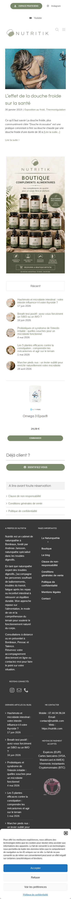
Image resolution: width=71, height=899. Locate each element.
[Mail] (19, 690)
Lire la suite (11, 140)
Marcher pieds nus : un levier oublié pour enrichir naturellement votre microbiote (40, 364)
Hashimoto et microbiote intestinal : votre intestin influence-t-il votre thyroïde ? (40, 301)
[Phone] (26, 690)
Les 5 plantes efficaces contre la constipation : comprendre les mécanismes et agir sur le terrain (35, 348)
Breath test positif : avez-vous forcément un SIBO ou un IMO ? (40, 315)
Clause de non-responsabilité (24, 496)
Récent (35, 286)
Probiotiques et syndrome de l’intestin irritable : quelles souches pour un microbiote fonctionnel (38, 331)
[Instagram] (12, 690)
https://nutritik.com (52, 728)
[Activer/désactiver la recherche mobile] (57, 29)
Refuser (35, 877)
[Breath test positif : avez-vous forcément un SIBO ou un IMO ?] (10, 314)
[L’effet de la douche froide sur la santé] (35, 69)
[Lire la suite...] (52, 132)
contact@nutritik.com (52, 720)
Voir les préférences (35, 886)
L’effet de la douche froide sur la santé (35, 61)
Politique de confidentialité (35, 894)
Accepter (36, 867)
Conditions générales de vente (25, 503)
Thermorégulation (46, 78)
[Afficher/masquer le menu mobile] (64, 29)
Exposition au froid (25, 78)
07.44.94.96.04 (56, 713)
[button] (66, 833)
